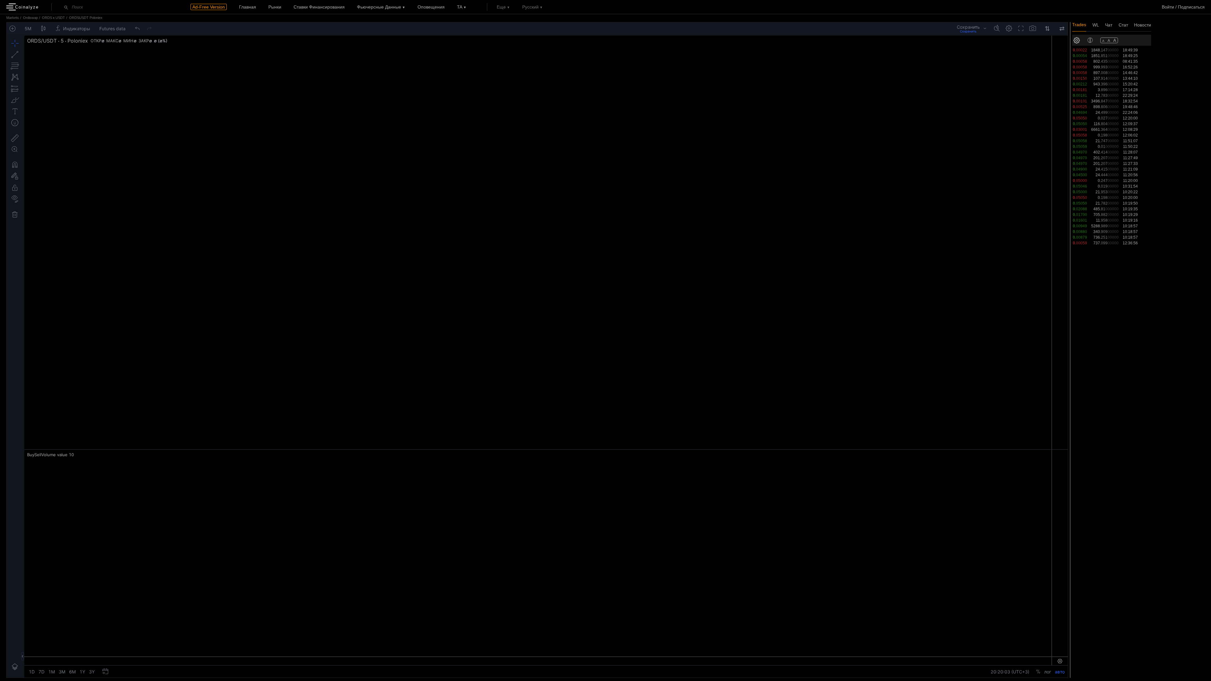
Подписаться (1191, 6)
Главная (247, 6)
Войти (1168, 6)
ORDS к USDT (53, 18)
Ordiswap (30, 18)
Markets (12, 18)
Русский (530, 6)
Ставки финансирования (319, 6)
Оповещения (431, 6)
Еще (501, 6)
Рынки (274, 6)
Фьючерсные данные (379, 6)
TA (459, 6)
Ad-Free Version (208, 6)
